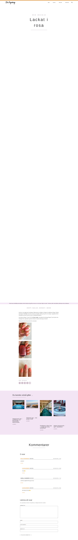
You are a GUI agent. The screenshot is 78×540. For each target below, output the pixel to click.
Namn (21, 520)
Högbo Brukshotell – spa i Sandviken (59, 426)
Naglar (35, 308)
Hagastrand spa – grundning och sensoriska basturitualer (18, 420)
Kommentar (22, 505)
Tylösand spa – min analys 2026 (31, 418)
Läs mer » (14, 424)
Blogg (54, 2)
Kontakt (67, 2)
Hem (49, 2)
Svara (21, 463)
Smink (49, 308)
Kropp (29, 308)
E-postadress (23, 524)
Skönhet (42, 308)
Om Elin (60, 2)
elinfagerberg (25, 468)
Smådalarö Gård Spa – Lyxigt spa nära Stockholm (46, 427)
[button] (20, 383)
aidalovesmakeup (24, 458)
